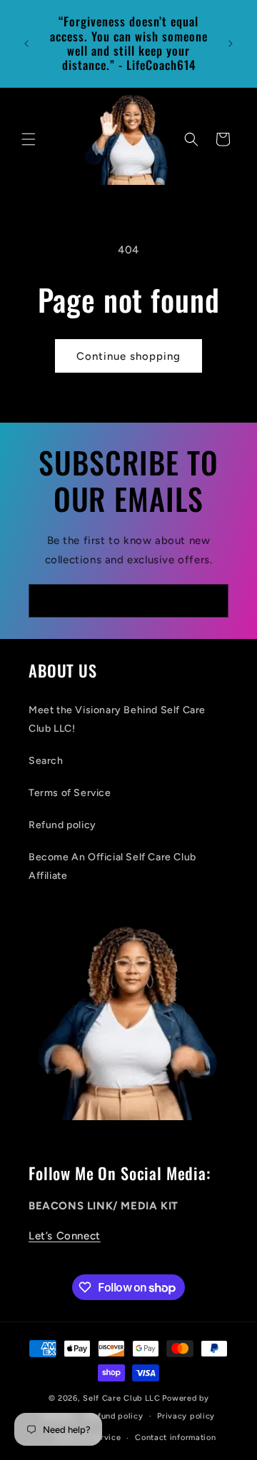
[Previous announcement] (26, 43)
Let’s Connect (65, 1235)
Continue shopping (128, 356)
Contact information (175, 1437)
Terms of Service (70, 793)
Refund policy (62, 825)
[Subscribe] (212, 601)
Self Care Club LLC (122, 1398)
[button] (28, 139)
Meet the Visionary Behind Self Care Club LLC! (117, 719)
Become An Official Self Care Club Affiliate (112, 866)
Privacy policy (186, 1416)
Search (46, 761)
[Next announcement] (230, 43)
